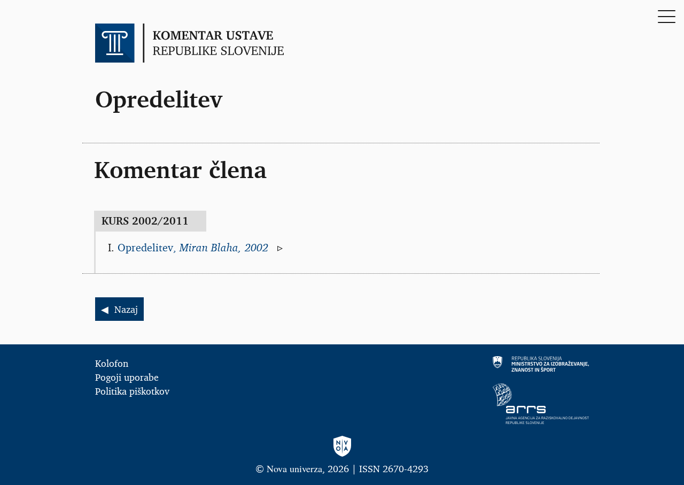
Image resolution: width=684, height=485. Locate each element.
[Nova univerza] (342, 447)
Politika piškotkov (132, 391)
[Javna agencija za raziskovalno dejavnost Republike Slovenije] (470, 403)
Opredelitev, (194, 247)
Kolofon (111, 363)
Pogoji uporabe (127, 377)
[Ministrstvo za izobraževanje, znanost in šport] (470, 364)
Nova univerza (294, 468)
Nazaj (126, 309)
